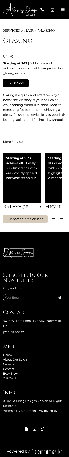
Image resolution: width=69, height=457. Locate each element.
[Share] (13, 56)
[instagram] (34, 429)
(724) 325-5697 (13, 332)
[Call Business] (45, 9)
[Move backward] (53, 218)
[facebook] (26, 429)
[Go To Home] (20, 9)
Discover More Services (25, 219)
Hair (29, 30)
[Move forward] (61, 218)
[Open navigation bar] (63, 9)
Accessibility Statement (19, 411)
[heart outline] (5, 56)
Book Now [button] (16, 83)
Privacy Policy (47, 411)
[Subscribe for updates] (59, 297)
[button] (56, 9)
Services (11, 30)
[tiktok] (42, 429)
